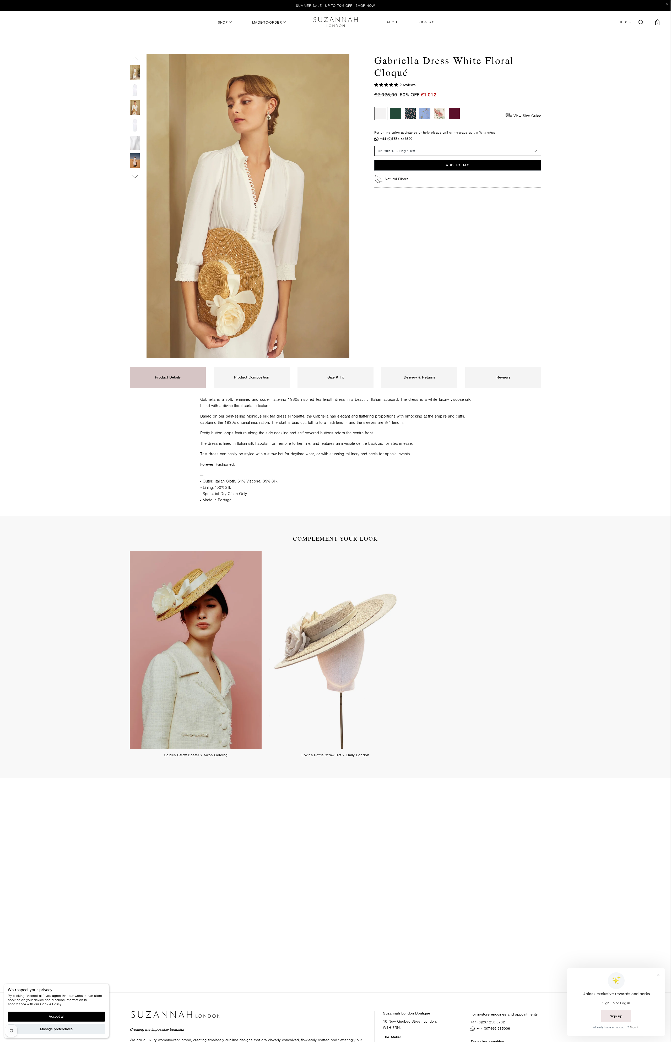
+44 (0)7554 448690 (396, 138)
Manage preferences (56, 1029)
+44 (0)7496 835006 (493, 1028)
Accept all (56, 1016)
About (393, 22)
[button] (386, 85)
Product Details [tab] (168, 377)
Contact (427, 22)
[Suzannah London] (335, 22)
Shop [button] (223, 22)
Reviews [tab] (503, 377)
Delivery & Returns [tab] (419, 377)
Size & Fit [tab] (335, 377)
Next (135, 175)
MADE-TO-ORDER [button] (267, 22)
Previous (135, 59)
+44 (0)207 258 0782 (487, 1022)
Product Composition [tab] (251, 377)
